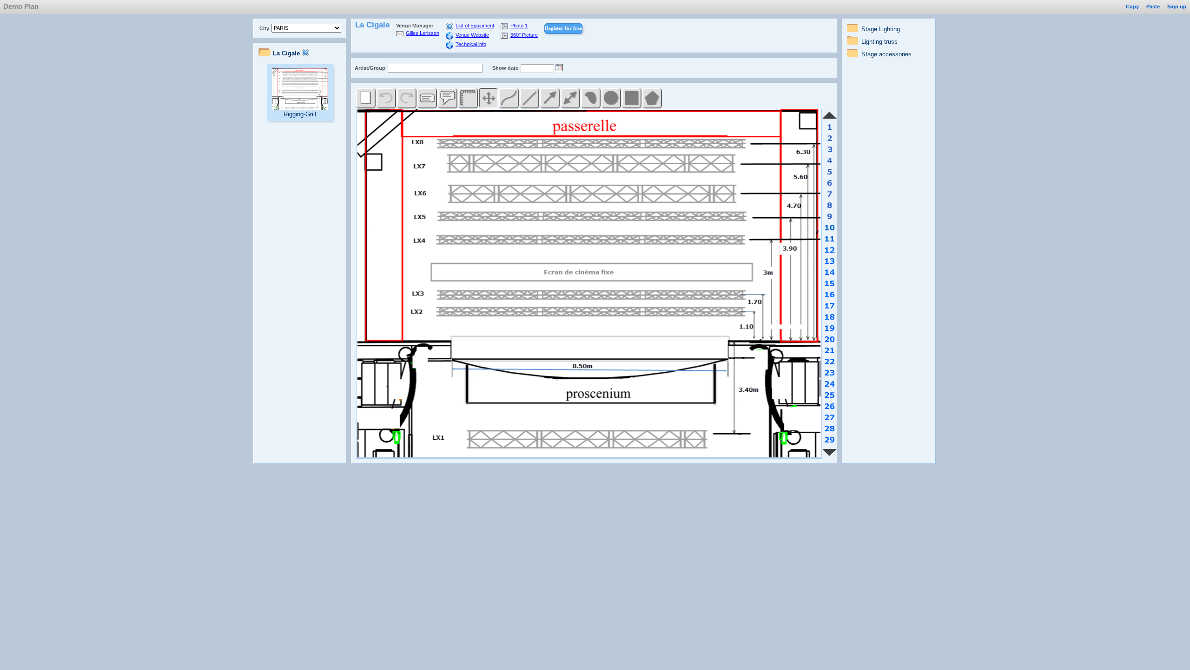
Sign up (1176, 6)
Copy (1132, 6)
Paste (1153, 6)
